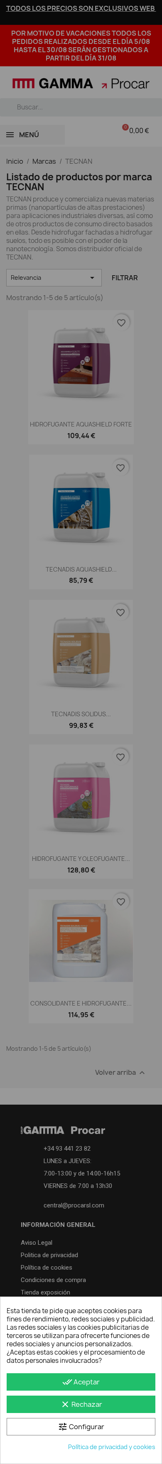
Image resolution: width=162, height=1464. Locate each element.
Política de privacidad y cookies (111, 1447)
